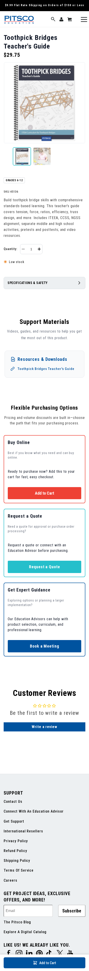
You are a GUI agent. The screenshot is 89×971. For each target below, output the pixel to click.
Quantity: (10, 249)
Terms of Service (19, 870)
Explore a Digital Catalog (25, 932)
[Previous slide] (7, 156)
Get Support (14, 821)
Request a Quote (44, 566)
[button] (53, 19)
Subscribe (71, 911)
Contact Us (13, 801)
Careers (10, 880)
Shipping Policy (17, 860)
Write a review (44, 727)
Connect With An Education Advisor (34, 811)
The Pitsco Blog (17, 922)
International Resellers (23, 831)
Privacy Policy (16, 841)
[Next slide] (81, 156)
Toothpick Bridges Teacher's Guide (46, 369)
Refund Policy (15, 851)
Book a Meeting (44, 646)
